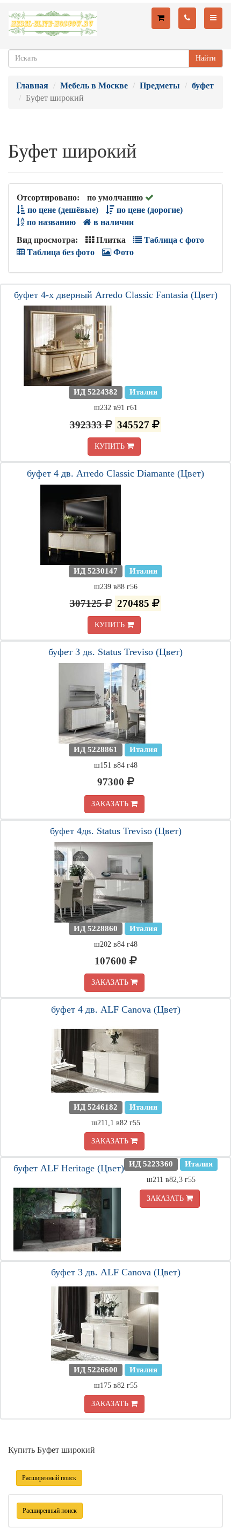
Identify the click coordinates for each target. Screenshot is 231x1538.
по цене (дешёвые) (61, 209)
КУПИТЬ (111, 446)
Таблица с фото (173, 239)
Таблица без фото (60, 252)
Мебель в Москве (94, 85)
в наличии (112, 222)
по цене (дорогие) (148, 209)
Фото (122, 252)
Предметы (160, 85)
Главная (32, 85)
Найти (206, 58)
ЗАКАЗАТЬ (111, 804)
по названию (50, 222)
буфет (203, 85)
